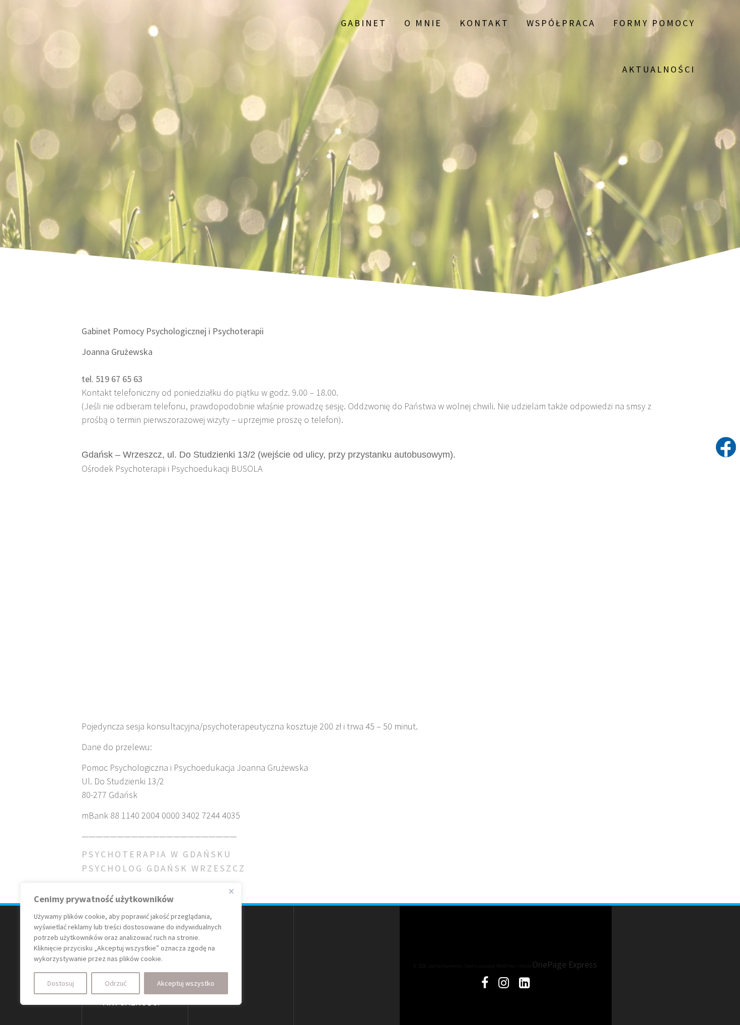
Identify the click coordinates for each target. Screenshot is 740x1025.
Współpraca (561, 23)
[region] (131, 944)
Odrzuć (115, 983)
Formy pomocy (654, 23)
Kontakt (484, 23)
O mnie (423, 23)
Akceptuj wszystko (185, 983)
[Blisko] (231, 891)
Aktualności (658, 69)
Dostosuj (60, 983)
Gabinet (364, 23)
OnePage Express (564, 964)
